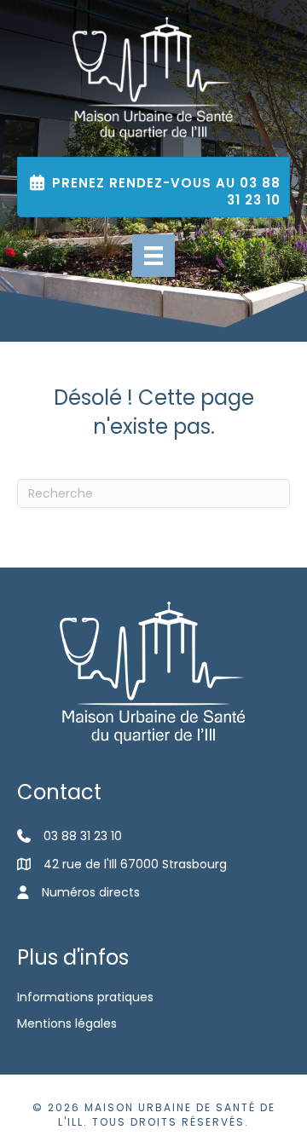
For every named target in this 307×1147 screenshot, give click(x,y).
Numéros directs (91, 892)
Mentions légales (67, 1023)
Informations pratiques (85, 997)
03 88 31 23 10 (82, 835)
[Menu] (153, 255)
